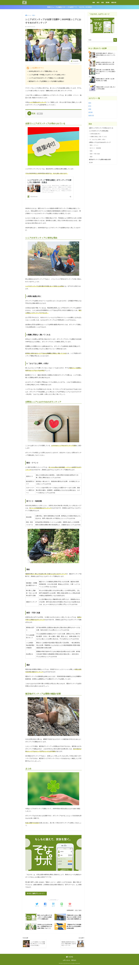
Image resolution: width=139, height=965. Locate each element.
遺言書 (107, 2)
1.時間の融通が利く (95, 133)
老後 (102, 2)
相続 (93, 2)
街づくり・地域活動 (95, 148)
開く (40, 113)
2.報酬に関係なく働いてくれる (98, 136)
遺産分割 (113, 2)
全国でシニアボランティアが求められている (101, 128)
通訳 (91, 156)
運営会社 (73, 960)
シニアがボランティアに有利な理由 (98, 131)
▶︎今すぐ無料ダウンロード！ (36, 893)
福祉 (91, 151)
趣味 (80, 910)
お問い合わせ (66, 960)
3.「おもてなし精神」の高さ (97, 139)
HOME (70, 957)
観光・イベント (94, 145)
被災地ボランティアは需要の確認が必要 (100, 159)
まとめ (91, 162)
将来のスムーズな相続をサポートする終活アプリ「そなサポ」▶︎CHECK (69, 7)
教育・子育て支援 (95, 153)
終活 (98, 2)
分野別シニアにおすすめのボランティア (100, 142)
